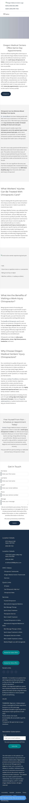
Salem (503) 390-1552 (12, 9)
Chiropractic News (9, 592)
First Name (4, 471)
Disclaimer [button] (18, 792)
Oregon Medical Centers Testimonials (14, 575)
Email (3, 485)
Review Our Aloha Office (11, 663)
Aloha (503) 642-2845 (11, 6)
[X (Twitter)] (11, 671)
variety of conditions (13, 379)
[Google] (3, 671)
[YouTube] (15, 671)
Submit (14, 523)
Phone (3, 492)
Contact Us (6, 94)
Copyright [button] (11, 792)
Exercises (6, 578)
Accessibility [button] (5, 792)
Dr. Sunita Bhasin (6, 116)
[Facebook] (7, 671)
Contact (4, 427)
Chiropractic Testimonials (11, 571)
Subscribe (14, 746)
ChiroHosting (4, 801)
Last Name (4, 478)
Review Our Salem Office (11, 652)
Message (3, 499)
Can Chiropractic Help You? (11, 589)
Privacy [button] (24, 792)
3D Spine (6, 586)
